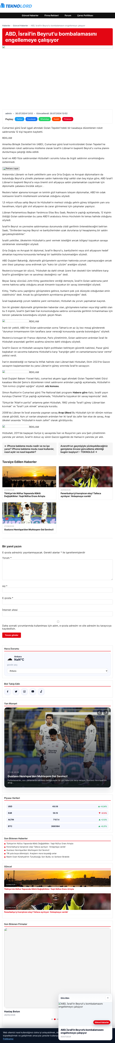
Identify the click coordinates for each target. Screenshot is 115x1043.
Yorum (7, 557)
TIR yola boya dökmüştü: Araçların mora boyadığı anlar (31, 853)
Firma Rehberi (51, 15)
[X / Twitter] (16, 691)
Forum (68, 15)
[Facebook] (7, 691)
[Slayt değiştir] (52, 1019)
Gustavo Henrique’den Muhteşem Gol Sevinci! (27, 850)
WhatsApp (44, 119)
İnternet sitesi (10, 609)
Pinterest (67, 119)
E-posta (7, 597)
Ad (4, 586)
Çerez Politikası (85, 15)
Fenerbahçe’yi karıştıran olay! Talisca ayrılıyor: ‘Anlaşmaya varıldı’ (36, 847)
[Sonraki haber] (105, 712)
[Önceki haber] (99, 712)
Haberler (6, 25)
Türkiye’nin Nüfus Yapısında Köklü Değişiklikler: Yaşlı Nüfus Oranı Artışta (39, 843)
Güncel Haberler (30, 15)
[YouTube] (32, 691)
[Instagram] (24, 691)
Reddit (56, 119)
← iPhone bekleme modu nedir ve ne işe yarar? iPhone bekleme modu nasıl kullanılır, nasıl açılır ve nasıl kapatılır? (29, 448)
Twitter (19, 119)
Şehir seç (12, 665)
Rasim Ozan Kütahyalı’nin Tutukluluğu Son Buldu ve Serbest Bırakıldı (37, 856)
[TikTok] (41, 691)
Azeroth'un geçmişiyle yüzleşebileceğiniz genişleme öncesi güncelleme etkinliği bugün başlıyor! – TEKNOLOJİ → (84, 448)
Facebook (31, 119)
